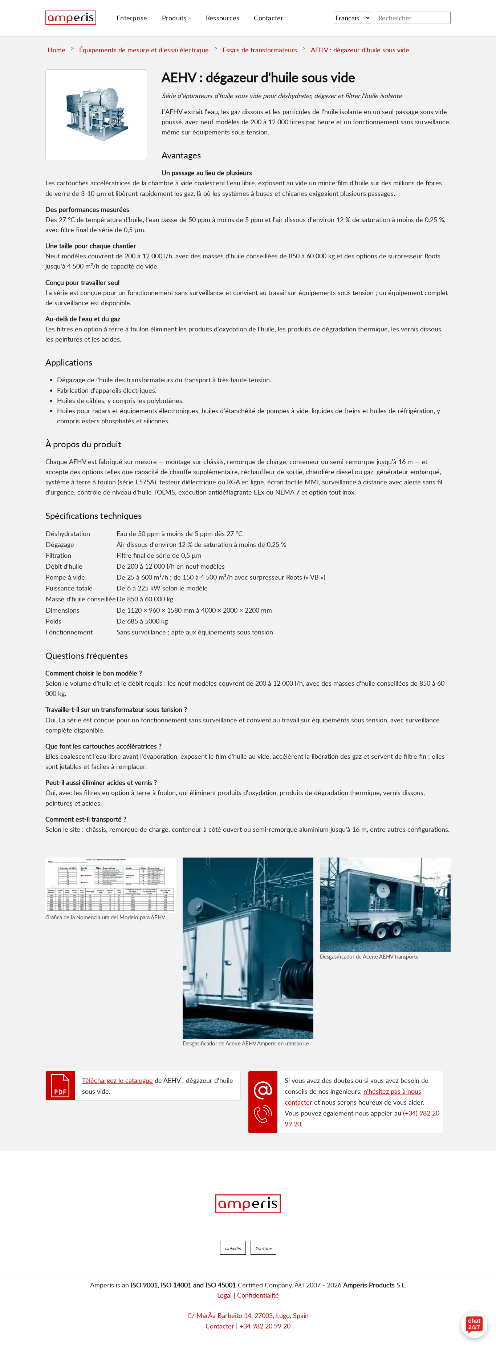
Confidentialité (258, 1295)
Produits (174, 17)
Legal (224, 1295)
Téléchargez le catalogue (117, 1080)
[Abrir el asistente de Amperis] (474, 1325)
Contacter (220, 1326)
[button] (233, 1248)
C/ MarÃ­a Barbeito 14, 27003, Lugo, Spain (248, 1315)
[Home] (70, 18)
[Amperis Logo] (248, 1203)
